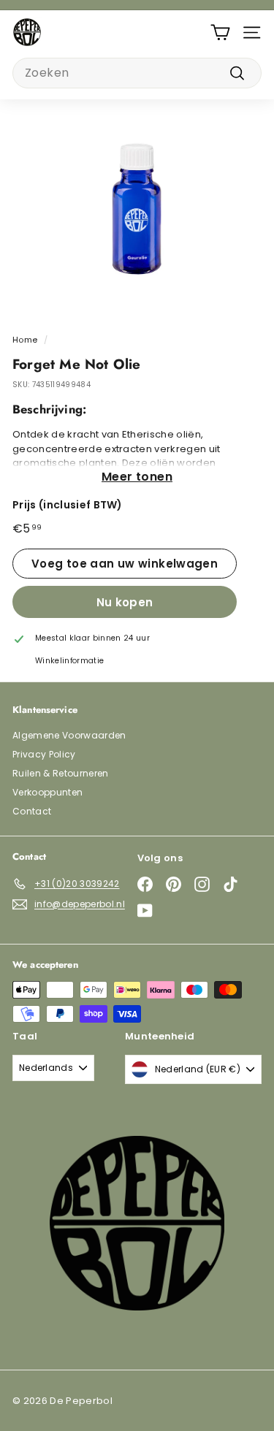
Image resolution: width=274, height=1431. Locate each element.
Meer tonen (137, 476)
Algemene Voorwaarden (69, 735)
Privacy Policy (44, 754)
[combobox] (137, 73)
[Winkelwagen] (220, 32)
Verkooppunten (47, 792)
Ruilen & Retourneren (60, 773)
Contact (31, 811)
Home (24, 340)
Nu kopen (124, 602)
